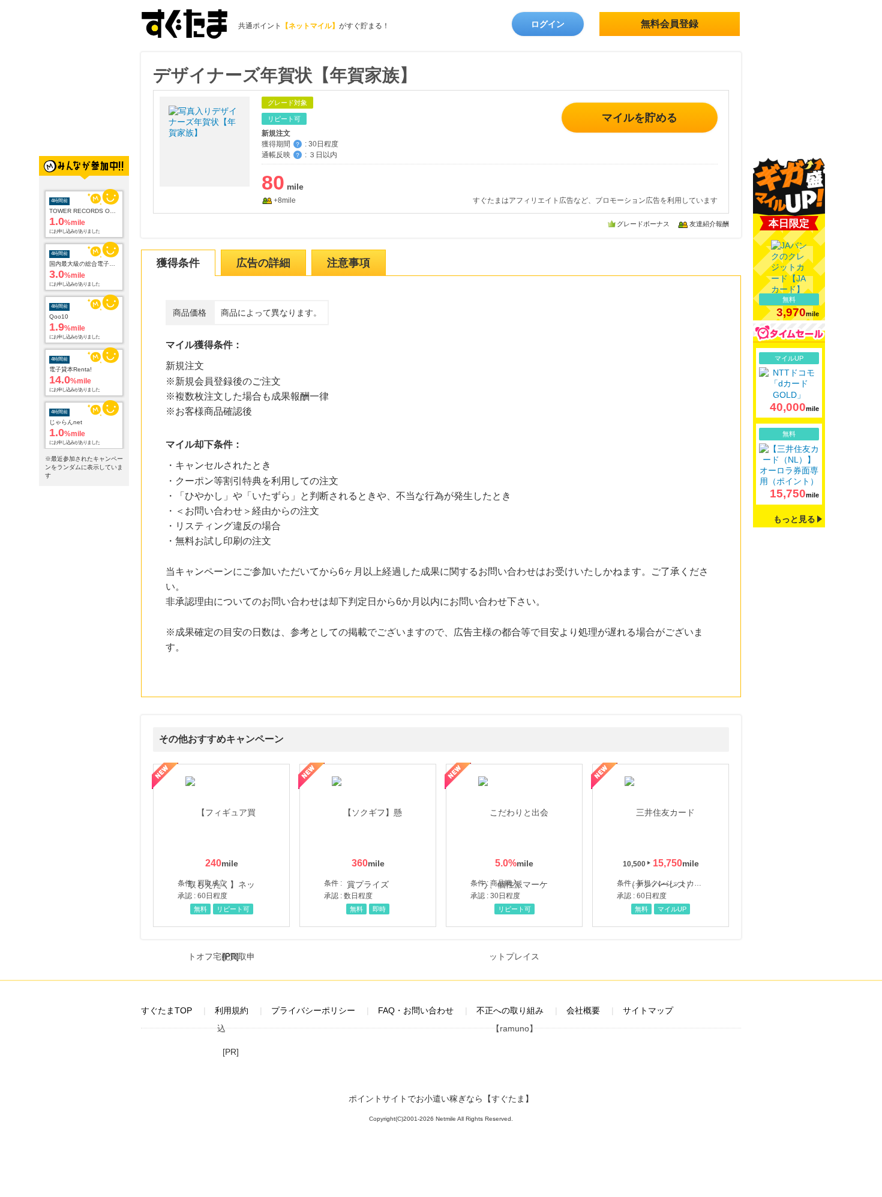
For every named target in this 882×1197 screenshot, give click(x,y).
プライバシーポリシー (313, 1010)
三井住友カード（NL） (660, 845)
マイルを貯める (639, 118)
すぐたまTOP (166, 1010)
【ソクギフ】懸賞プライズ (368, 845)
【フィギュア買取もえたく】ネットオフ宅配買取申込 (221, 845)
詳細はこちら (789, 383)
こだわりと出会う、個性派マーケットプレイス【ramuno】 (514, 845)
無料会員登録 (669, 24)
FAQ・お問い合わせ (416, 1010)
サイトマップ (648, 1010)
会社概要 (583, 1010)
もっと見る (794, 519)
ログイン (548, 24)
